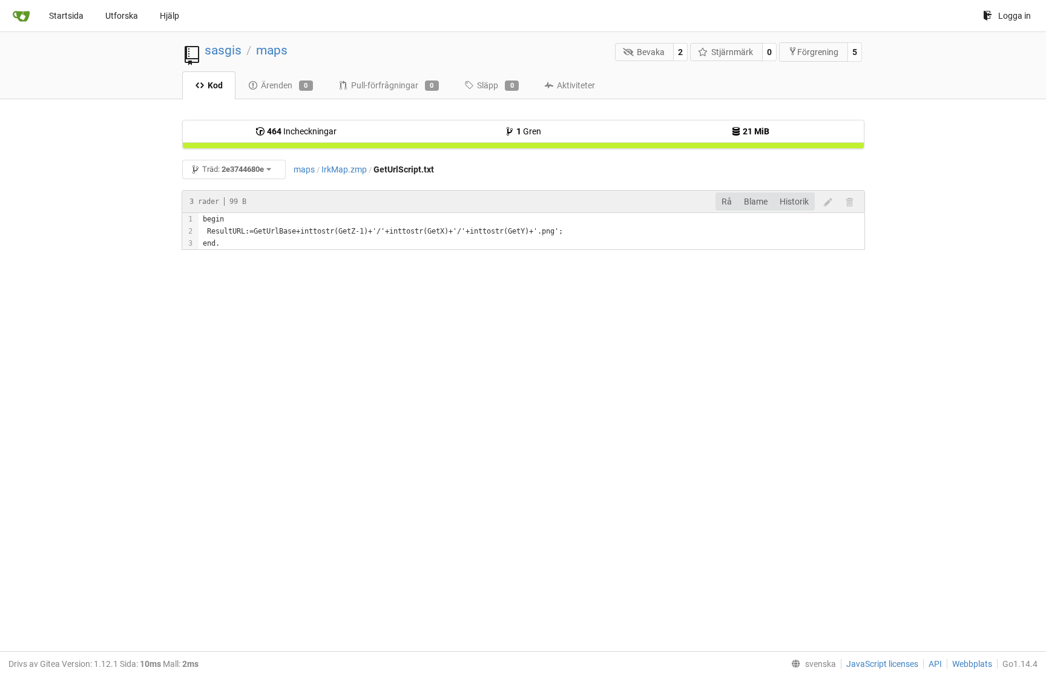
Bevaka (651, 52)
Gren (528, 131)
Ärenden (284, 85)
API (935, 664)
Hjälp (169, 16)
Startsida (66, 16)
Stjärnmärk (732, 52)
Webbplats (972, 664)
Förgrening (817, 52)
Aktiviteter (576, 85)
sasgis (223, 50)
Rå (727, 201)
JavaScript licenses (882, 664)
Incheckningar (302, 131)
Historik (794, 201)
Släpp (495, 85)
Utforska (121, 16)
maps (272, 50)
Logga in (1014, 16)
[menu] (811, 664)
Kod (215, 85)
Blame (756, 201)
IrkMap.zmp (344, 169)
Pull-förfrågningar (392, 85)
